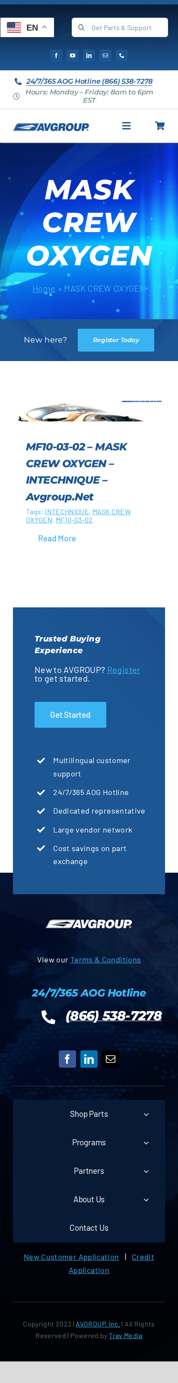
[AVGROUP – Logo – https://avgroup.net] (51, 127)
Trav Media (126, 1335)
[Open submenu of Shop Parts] (146, 1114)
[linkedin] (89, 56)
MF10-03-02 (74, 519)
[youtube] (73, 56)
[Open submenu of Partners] (146, 1171)
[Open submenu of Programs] (146, 1142)
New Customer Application (71, 1256)
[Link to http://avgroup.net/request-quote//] (160, 126)
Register (123, 669)
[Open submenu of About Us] (146, 1199)
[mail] (105, 56)
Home (43, 288)
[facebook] (56, 56)
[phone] (122, 56)
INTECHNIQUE (67, 511)
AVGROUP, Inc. (98, 1324)
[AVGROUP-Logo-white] (88, 920)
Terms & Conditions (105, 959)
